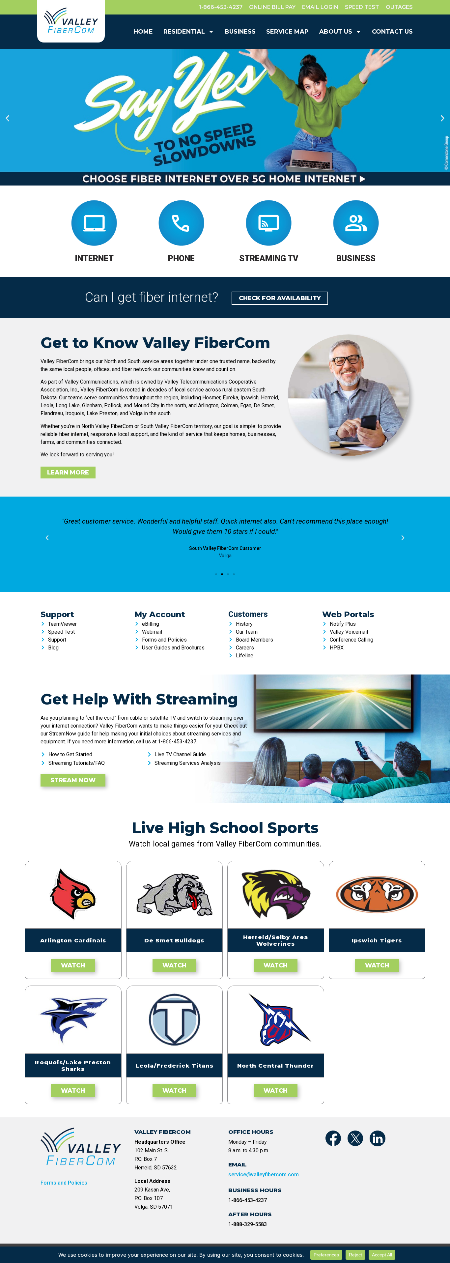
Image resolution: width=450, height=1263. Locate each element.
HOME (143, 31)
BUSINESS (240, 31)
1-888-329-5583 (247, 1224)
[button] (7, 118)
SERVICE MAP (287, 31)
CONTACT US (392, 31)
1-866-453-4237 (247, 1200)
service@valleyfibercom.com (263, 1174)
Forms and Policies (64, 1183)
